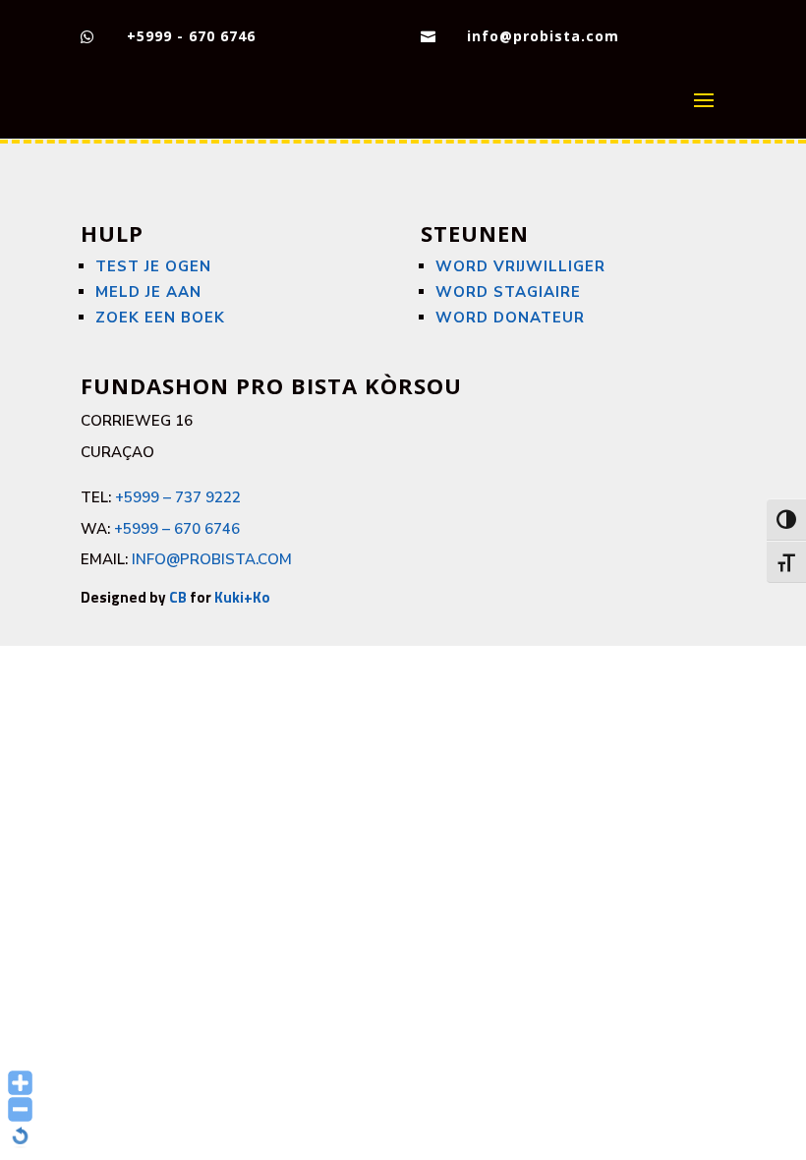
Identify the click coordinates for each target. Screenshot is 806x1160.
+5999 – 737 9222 (178, 497)
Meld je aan (148, 292)
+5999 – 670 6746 (177, 529)
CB (178, 597)
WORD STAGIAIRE (508, 292)
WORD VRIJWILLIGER (520, 266)
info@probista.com (543, 36)
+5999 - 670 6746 (191, 36)
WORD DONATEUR (510, 317)
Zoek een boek (160, 317)
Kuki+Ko (242, 597)
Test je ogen (153, 266)
